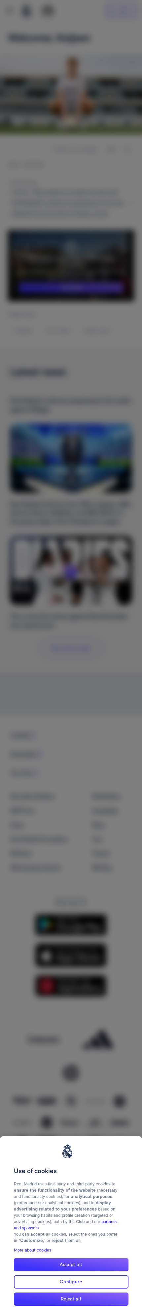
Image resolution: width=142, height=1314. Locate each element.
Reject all (71, 1298)
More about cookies (32, 1250)
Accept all (71, 1264)
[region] (71, 1225)
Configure (71, 1281)
